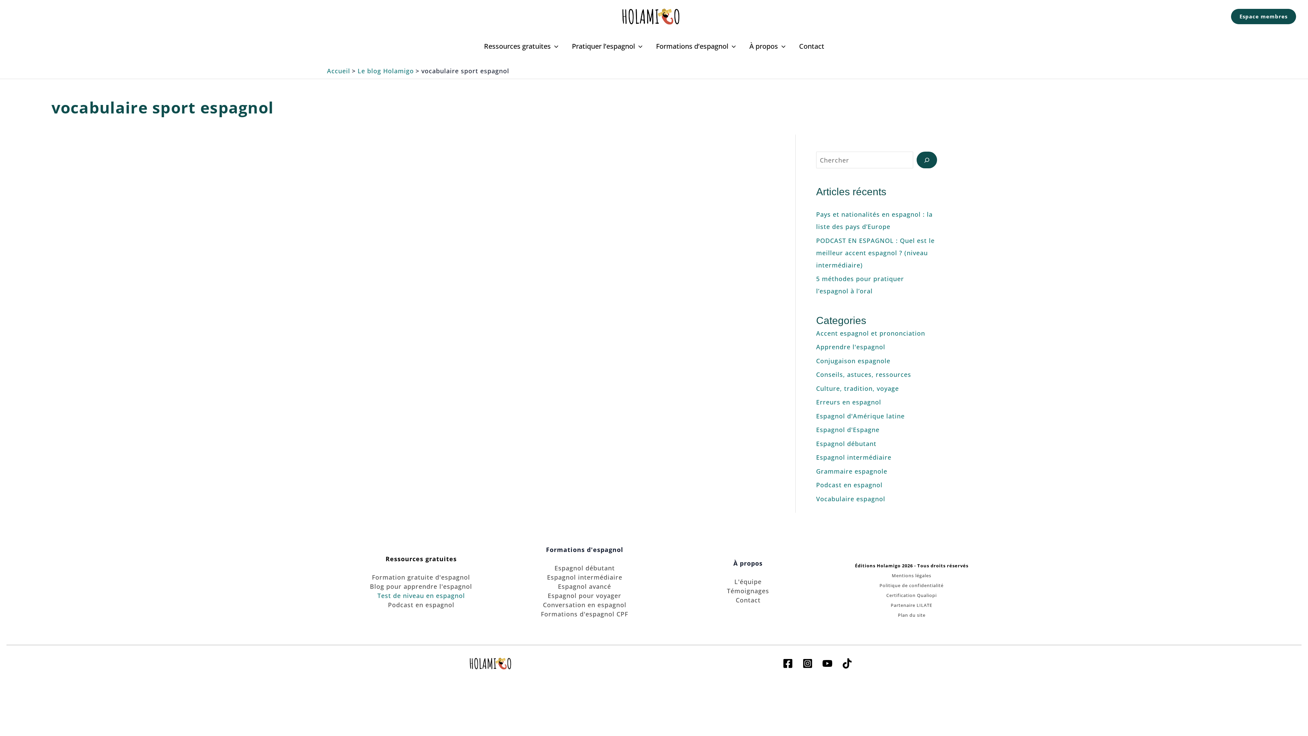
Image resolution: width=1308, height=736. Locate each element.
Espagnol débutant (846, 444)
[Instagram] (808, 663)
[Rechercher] (927, 160)
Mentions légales (911, 575)
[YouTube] (827, 663)
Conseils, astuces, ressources (863, 374)
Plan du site (911, 615)
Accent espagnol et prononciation (870, 333)
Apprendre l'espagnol (850, 347)
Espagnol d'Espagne (847, 430)
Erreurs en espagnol (848, 402)
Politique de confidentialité (911, 585)
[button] (1263, 16)
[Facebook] (788, 663)
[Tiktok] (847, 663)
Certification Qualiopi (911, 595)
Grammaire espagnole (851, 471)
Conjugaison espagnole (853, 361)
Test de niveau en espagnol (421, 596)
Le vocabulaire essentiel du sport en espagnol (477, 174)
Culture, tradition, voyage (857, 388)
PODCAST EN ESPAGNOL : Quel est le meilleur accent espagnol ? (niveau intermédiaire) (875, 252)
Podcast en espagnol (849, 485)
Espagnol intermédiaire (448, 297)
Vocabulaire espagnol (509, 297)
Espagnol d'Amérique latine (860, 416)
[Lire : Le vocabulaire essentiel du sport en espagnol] (477, 236)
